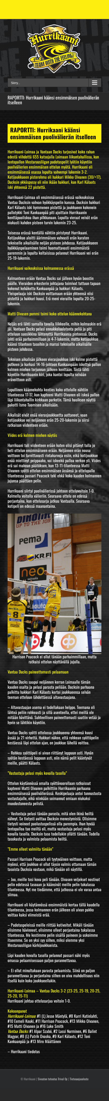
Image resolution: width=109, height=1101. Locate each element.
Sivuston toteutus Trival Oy (52, 1079)
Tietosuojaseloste (79, 1079)
